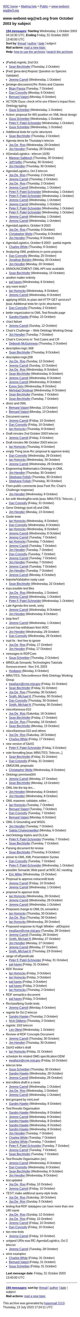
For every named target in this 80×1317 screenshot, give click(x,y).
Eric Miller (15, 874)
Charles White (18, 246)
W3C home (10, 6)
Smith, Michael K (20, 696)
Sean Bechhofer (19, 66)
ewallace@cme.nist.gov (24, 683)
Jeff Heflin (15, 162)
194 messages (16, 31)
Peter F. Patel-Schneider (25, 123)
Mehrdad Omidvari (21, 390)
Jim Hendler (17, 149)
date (41, 43)
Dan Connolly (18, 92)
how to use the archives (29, 51)
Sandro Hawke (19, 316)
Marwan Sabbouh (20, 157)
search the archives (60, 51)
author (32, 43)
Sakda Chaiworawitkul (24, 830)
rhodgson (15, 670)
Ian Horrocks (17, 290)
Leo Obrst (15, 1029)
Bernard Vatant (19, 96)
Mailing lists (29, 6)
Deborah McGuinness (23, 343)
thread (22, 43)
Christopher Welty (21, 233)
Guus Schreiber (19, 109)
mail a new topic (35, 47)
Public (44, 6)
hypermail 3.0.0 (54, 1303)
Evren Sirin (16, 386)
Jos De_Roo (17, 144)
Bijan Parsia (17, 88)
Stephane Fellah (20, 477)
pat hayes (15, 281)
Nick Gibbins (17, 1020)
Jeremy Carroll (18, 79)
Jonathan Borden (20, 259)
